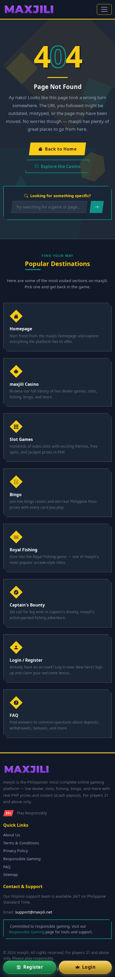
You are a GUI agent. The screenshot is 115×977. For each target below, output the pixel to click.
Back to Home (61, 149)
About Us (11, 834)
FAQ (6, 866)
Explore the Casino (60, 166)
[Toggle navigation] (104, 9)
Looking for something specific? (60, 195)
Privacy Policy (15, 850)
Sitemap (10, 874)
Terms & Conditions (21, 842)
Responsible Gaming (22, 858)
